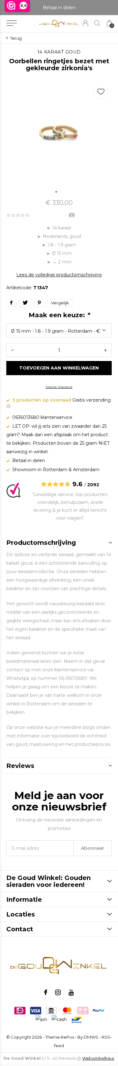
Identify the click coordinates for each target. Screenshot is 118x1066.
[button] (11, 23)
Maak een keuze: (59, 315)
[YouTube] (71, 992)
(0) (72, 215)
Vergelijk (60, 302)
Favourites (100, 91)
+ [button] (105, 350)
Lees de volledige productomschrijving (59, 275)
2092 (93, 485)
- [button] (12, 350)
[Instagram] (58, 992)
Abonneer (92, 848)
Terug (16, 38)
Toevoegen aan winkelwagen (59, 368)
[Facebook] (45, 992)
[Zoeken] (97, 23)
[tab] (59, 542)
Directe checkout (59, 387)
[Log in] (85, 23)
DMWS (91, 1037)
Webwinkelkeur (98, 1058)
